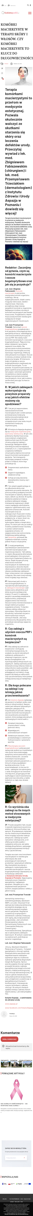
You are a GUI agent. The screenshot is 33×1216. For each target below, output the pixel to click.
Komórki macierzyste (13, 292)
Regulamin (17, 1201)
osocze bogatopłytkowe (16, 328)
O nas (21, 1198)
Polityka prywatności (14, 1198)
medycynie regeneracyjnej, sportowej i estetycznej (18, 432)
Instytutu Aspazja (17, 700)
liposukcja (12, 537)
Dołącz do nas (27, 1198)
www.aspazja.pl (11, 1004)
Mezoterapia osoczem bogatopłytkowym (15, 747)
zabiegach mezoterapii (16, 588)
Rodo (22, 1201)
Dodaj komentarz (9, 1039)
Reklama (5, 1198)
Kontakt (12, 1201)
